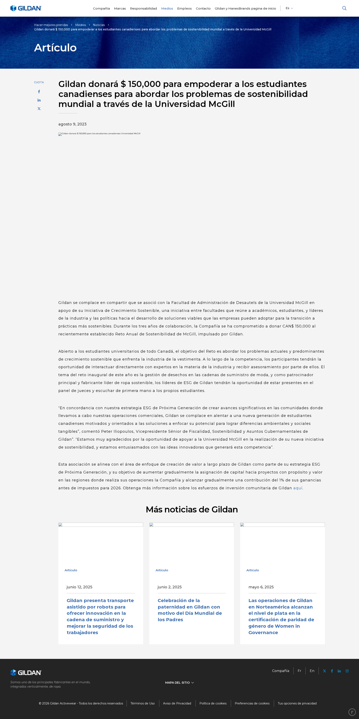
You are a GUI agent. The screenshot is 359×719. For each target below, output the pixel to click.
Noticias (99, 25)
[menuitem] (101, 8)
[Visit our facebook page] (332, 671)
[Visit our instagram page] (346, 671)
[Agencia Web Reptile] (352, 712)
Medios (80, 25)
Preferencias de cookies (252, 703)
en (312, 671)
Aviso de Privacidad (177, 703)
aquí (297, 488)
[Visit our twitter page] (324, 671)
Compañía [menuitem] (280, 671)
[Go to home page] (26, 10)
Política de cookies (212, 703)
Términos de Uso (142, 703)
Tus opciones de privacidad (297, 703)
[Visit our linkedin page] (339, 671)
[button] (344, 8)
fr (299, 671)
